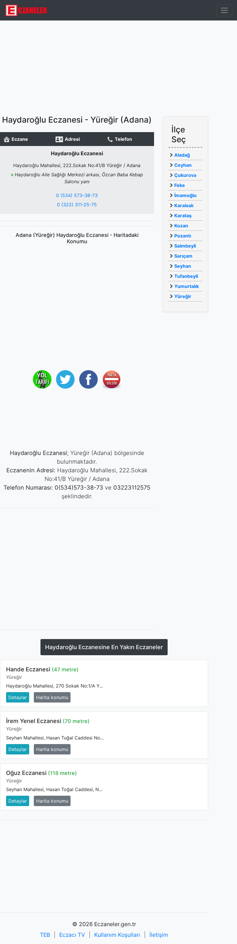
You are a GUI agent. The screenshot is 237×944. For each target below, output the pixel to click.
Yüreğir (182, 296)
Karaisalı (183, 205)
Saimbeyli (185, 246)
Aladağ (182, 155)
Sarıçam (183, 256)
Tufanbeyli (186, 276)
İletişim (158, 934)
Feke (179, 185)
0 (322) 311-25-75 (77, 204)
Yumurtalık (186, 286)
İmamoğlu (185, 195)
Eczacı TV (72, 934)
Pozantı (182, 236)
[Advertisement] (118, 67)
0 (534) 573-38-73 (77, 195)
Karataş (183, 215)
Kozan (181, 225)
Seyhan (182, 266)
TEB (45, 934)
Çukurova (185, 175)
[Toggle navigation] (224, 10)
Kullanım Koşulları (117, 934)
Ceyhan (183, 165)
